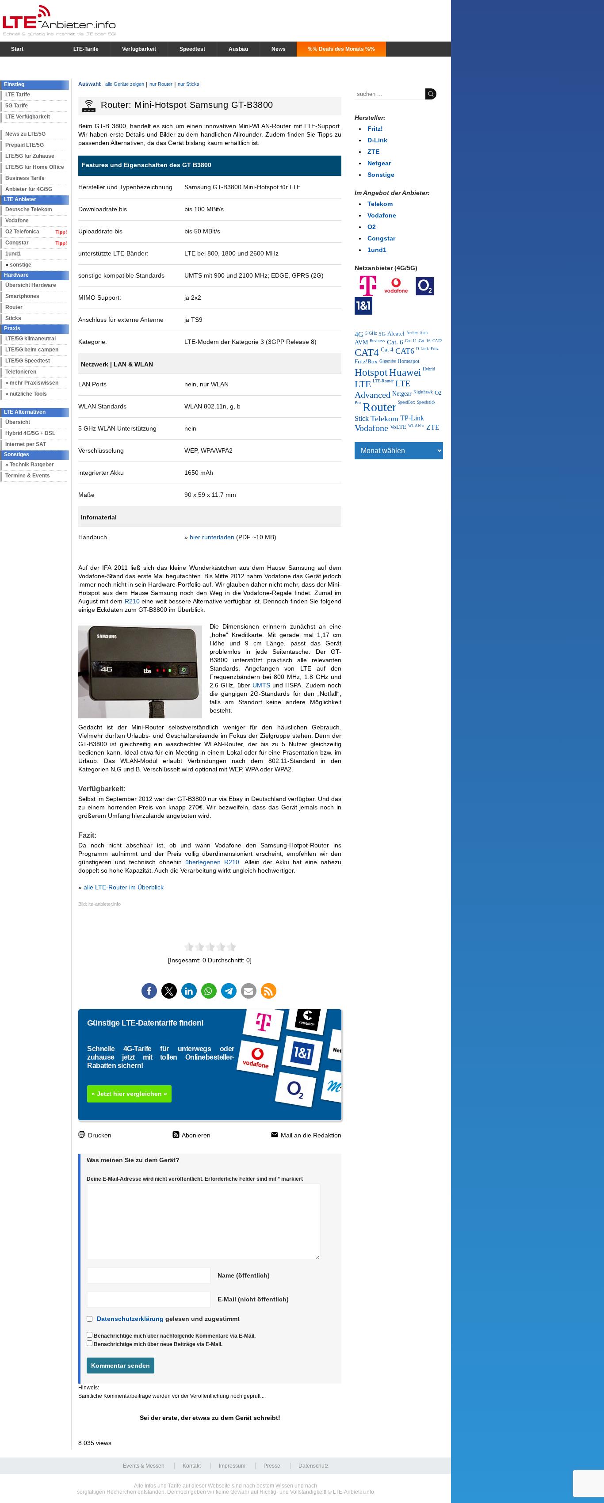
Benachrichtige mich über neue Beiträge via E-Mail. (158, 1344)
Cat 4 (387, 350)
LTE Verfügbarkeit (27, 117)
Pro (358, 402)
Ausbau (238, 49)
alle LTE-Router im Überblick (124, 887)
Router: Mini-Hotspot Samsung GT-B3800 (187, 105)
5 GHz (371, 333)
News (278, 49)
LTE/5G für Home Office (34, 167)
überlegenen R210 (212, 862)
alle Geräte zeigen (124, 84)
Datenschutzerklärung (130, 1318)
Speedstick (426, 402)
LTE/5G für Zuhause (29, 156)
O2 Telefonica (22, 232)
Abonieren (195, 1135)
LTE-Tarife (86, 49)
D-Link (377, 140)
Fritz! (375, 128)
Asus (424, 333)
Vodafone (17, 220)
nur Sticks (188, 84)
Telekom (380, 203)
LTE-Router (383, 380)
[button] (149, 991)
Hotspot (371, 372)
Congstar (17, 243)
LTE (363, 383)
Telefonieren (20, 372)
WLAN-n (416, 425)
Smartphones (22, 296)
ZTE (373, 151)
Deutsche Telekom (28, 209)
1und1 (13, 254)
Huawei (405, 372)
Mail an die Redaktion (310, 1135)
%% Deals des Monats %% (341, 49)
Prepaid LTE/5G (24, 145)
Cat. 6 (395, 342)
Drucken (98, 1135)
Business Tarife (25, 178)
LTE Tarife (17, 95)
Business (377, 341)
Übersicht (17, 422)
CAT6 (404, 351)
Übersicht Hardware (30, 285)
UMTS (261, 685)
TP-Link (412, 418)
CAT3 (437, 341)
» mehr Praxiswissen (31, 383)
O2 (371, 226)
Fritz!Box (366, 362)
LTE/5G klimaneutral (30, 339)
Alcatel (396, 334)
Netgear (379, 163)
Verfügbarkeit (139, 49)
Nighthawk (423, 392)
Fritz (435, 349)
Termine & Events (27, 476)
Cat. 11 (411, 341)
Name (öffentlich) (244, 1275)
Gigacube (387, 361)
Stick (362, 418)
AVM (361, 342)
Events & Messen (143, 1466)
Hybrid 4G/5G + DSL (30, 433)
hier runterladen (212, 537)
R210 (132, 601)
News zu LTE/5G (25, 134)
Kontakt (192, 1466)
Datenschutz (313, 1466)
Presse (272, 1466)
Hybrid (429, 368)
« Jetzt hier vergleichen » (129, 1093)
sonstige (20, 265)
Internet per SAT (25, 444)
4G (359, 334)
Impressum (232, 1466)
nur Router (160, 84)
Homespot (408, 361)
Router (14, 307)
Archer (412, 333)
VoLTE (398, 426)
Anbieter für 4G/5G (28, 189)
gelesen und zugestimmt (168, 1318)
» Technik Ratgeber (29, 465)
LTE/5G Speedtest (27, 361)
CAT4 (367, 352)
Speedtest (192, 49)
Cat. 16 (425, 341)
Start (17, 49)
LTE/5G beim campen (31, 350)
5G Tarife (16, 106)
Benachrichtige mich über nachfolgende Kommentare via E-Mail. (175, 1336)
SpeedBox (406, 402)
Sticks (13, 318)
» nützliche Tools (26, 394)
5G (382, 334)
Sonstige (380, 174)
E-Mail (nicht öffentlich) (253, 1299)
